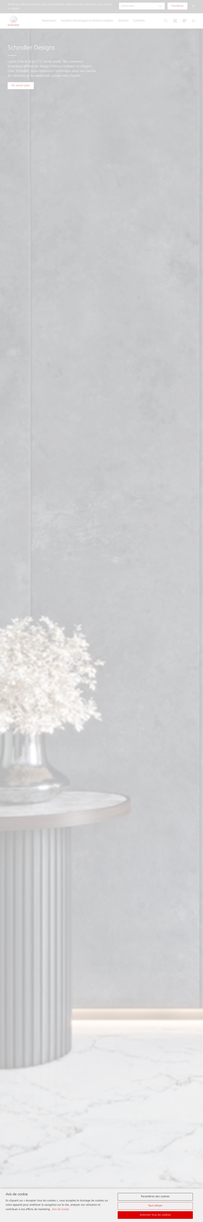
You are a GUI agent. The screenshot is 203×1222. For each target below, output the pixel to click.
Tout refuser (155, 1205)
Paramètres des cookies (155, 1196)
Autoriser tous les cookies (155, 1214)
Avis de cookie (60, 1209)
